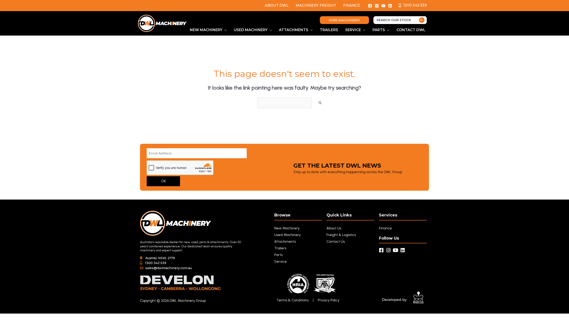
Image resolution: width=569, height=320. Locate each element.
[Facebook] (370, 6)
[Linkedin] (390, 6)
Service (280, 261)
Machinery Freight (316, 5)
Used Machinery (287, 235)
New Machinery (287, 228)
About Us (334, 228)
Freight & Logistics (341, 235)
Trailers (280, 248)
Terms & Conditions (292, 300)
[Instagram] (377, 6)
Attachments (285, 241)
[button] (344, 20)
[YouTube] (383, 6)
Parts (278, 255)
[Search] (422, 20)
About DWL (277, 5)
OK (163, 181)
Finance (351, 5)
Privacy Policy (328, 300)
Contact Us (336, 241)
